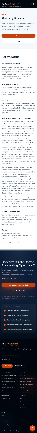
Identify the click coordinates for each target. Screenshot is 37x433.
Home (18, 41)
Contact (18, 36)
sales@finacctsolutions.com (10, 355)
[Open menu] (33, 4)
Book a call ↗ (19, 365)
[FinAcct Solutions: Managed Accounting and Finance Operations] (10, 4)
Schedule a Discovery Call (18, 285)
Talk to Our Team (18, 290)
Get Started (7, 365)
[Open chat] (32, 428)
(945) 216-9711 (6, 359)
